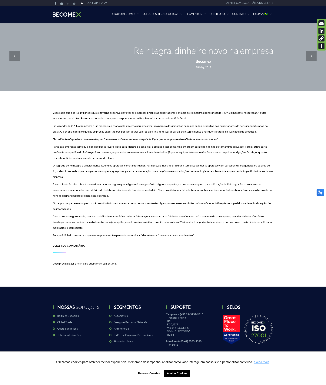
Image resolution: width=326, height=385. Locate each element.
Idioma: (258, 13)
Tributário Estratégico (70, 335)
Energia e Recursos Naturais (130, 322)
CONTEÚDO (217, 13)
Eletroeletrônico (123, 341)
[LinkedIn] (321, 31)
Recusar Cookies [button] (149, 373)
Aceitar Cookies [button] (177, 373)
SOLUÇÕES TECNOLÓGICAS (160, 13)
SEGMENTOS (194, 13)
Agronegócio (121, 328)
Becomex (203, 61)
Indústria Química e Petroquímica (133, 335)
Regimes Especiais (68, 315)
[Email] (321, 23)
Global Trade (64, 322)
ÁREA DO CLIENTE (262, 2)
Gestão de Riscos (67, 328)
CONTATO (239, 13)
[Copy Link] (321, 38)
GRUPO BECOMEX (123, 13)
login (79, 263)
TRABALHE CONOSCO (236, 2)
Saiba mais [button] (261, 362)
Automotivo (121, 315)
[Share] (321, 46)
